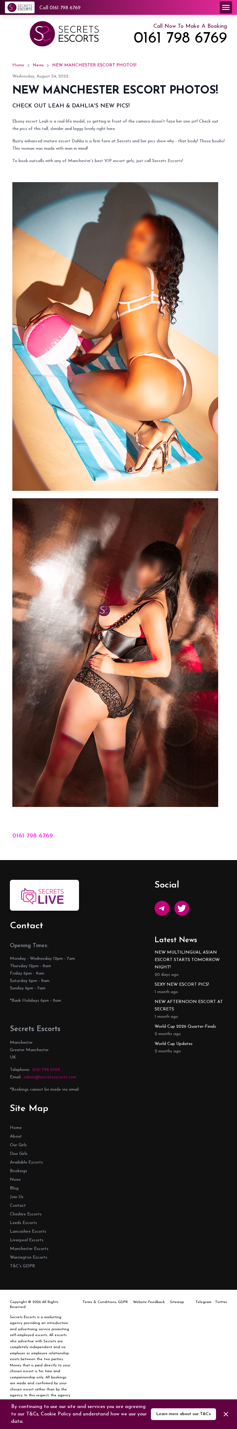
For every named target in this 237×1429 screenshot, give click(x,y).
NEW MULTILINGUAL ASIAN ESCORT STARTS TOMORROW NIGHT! (187, 960)
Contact (18, 1205)
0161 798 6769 (180, 38)
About (16, 1136)
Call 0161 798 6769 (60, 8)
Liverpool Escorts (27, 1240)
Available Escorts (26, 1162)
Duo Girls (18, 1153)
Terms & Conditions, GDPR (105, 1302)
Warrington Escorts (28, 1257)
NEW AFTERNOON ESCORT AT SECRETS (189, 1006)
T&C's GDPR (22, 1266)
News (38, 65)
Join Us (16, 1197)
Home (18, 65)
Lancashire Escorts (28, 1231)
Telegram (203, 1302)
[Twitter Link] (181, 908)
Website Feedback (149, 1302)
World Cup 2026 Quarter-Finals (185, 1026)
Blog (14, 1188)
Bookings (18, 1171)
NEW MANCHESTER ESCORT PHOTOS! (94, 65)
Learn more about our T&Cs (183, 1414)
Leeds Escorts (23, 1223)
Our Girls (18, 1145)
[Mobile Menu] (226, 7)
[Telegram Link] (162, 908)
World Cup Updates (174, 1044)
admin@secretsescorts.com (50, 1077)
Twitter (221, 1302)
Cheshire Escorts (26, 1214)
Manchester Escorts (29, 1249)
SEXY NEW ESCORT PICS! (182, 984)
